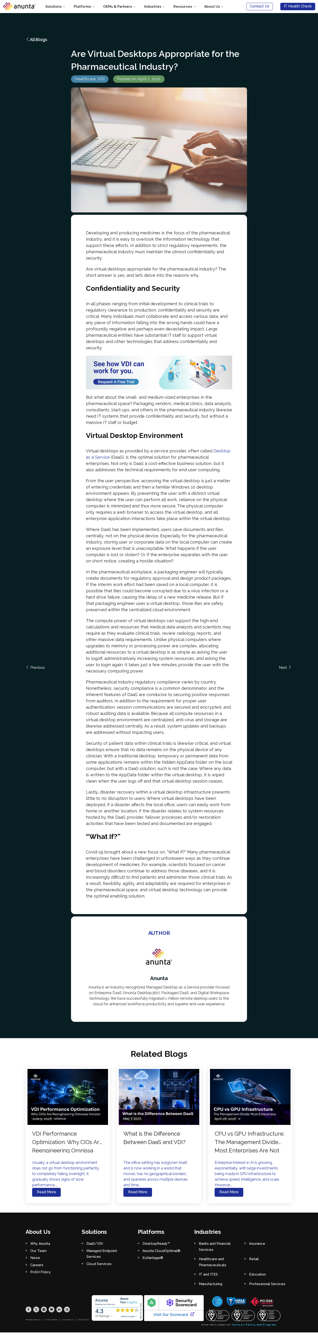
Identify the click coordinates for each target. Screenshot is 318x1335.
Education (257, 1274)
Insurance (257, 1243)
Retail (254, 1259)
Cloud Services (99, 1264)
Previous (37, 667)
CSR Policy (67, 1319)
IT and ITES (208, 1274)
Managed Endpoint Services (101, 1254)
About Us (212, 6)
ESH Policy (83, 1319)
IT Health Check (298, 6)
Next (283, 667)
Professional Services (267, 1284)
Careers (36, 1265)
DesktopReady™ (156, 1243)
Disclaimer (51, 1319)
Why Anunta (40, 1243)
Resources (182, 6)
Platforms (82, 6)
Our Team (38, 1251)
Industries (152, 6)
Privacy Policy (33, 1319)
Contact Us (259, 6)
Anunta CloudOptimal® (161, 1251)
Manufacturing (210, 1284)
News (35, 1258)
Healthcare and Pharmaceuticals (212, 1262)
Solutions (53, 6)
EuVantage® (152, 1258)
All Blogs (38, 39)
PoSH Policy (40, 1272)
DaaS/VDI (94, 1243)
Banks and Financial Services (214, 1246)
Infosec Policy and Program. (254, 1325)
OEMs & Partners (117, 6)
